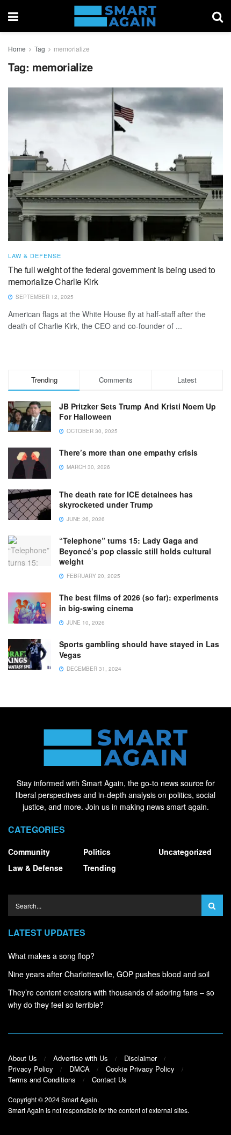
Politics (97, 851)
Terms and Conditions (42, 1079)
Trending (99, 867)
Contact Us (109, 1079)
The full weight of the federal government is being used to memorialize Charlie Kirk (111, 275)
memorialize (72, 48)
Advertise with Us (80, 1058)
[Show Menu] (13, 16)
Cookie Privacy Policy (140, 1069)
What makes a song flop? (51, 955)
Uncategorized (185, 851)
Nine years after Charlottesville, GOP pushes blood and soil (109, 974)
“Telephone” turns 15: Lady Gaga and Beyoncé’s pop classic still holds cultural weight (135, 551)
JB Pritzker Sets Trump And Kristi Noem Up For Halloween (137, 411)
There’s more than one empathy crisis (128, 452)
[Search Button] (217, 16)
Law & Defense (34, 256)
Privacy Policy (30, 1069)
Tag (39, 48)
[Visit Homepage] (115, 16)
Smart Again (79, 1099)
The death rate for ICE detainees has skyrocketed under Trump (126, 499)
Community (29, 851)
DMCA (79, 1069)
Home (17, 48)
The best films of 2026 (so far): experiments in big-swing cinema (139, 602)
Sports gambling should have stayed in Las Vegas (139, 649)
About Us (22, 1058)
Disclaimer (140, 1058)
